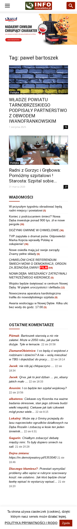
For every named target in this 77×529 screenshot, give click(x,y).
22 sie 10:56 (16, 392)
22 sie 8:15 (42, 411)
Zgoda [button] (66, 523)
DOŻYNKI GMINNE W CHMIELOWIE (34, 230)
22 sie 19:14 (58, 359)
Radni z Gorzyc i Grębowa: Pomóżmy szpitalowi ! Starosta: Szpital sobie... (35, 175)
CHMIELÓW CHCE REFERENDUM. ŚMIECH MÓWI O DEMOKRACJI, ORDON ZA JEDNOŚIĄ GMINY (37, 263)
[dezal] (38, 29)
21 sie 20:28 (22, 446)
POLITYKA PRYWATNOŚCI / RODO (31, 523)
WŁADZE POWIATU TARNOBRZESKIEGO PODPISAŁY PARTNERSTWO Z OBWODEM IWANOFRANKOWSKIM (38, 110)
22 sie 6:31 (30, 431)
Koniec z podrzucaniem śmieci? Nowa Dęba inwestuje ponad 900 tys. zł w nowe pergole (37, 220)
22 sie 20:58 (48, 344)
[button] (71, 6)
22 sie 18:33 (36, 381)
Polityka (14, 92)
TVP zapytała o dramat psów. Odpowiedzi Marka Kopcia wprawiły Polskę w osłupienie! (37, 240)
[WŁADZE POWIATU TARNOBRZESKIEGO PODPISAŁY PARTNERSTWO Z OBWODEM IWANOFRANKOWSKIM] (38, 79)
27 (66, 186)
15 (66, 126)
